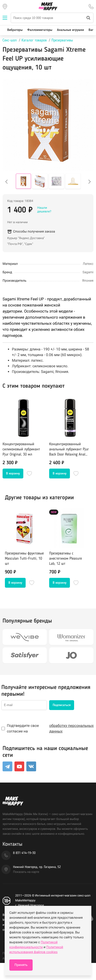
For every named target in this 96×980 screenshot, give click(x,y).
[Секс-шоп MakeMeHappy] (48, 6)
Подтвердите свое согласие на (50, 728)
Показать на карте (26, 872)
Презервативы (62, 40)
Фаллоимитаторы (39, 30)
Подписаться (62, 705)
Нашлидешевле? (44, 209)
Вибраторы (15, 30)
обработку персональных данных (71, 728)
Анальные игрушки (70, 30)
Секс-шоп (10, 40)
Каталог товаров (34, 40)
